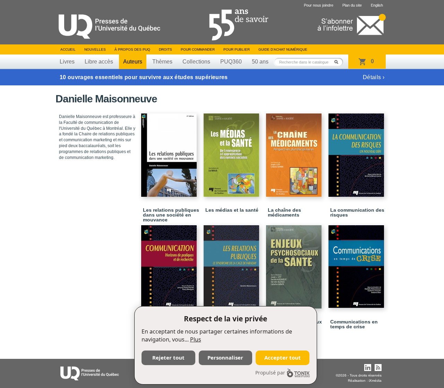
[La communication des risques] (357, 152)
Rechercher (338, 62)
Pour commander (198, 49)
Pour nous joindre (318, 5)
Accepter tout (282, 357)
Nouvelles (95, 49)
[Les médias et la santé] (232, 152)
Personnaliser (225, 357)
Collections (196, 62)
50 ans (260, 62)
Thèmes (162, 62)
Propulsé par (270, 372)
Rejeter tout (168, 357)
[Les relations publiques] (232, 263)
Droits (165, 49)
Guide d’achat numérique (282, 49)
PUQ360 (231, 62)
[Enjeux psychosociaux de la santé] (295, 263)
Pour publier (236, 49)
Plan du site (352, 5)
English (377, 5)
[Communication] (170, 263)
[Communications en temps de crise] (357, 263)
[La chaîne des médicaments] (295, 152)
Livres (67, 62)
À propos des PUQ (132, 49)
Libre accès (99, 62)
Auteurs (132, 62)
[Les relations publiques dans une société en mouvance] (170, 152)
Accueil (68, 49)
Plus (195, 339)
